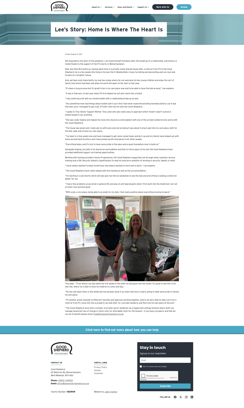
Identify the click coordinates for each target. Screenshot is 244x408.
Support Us (142, 7)
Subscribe (165, 386)
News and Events (125, 7)
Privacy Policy (100, 367)
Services (108, 7)
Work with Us (162, 7)
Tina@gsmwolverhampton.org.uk (108, 314)
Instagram (186, 397)
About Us (96, 7)
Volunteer (98, 373)
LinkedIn (192, 397)
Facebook (175, 397)
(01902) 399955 (65, 380)
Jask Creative (111, 392)
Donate (184, 7)
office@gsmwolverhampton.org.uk (73, 383)
